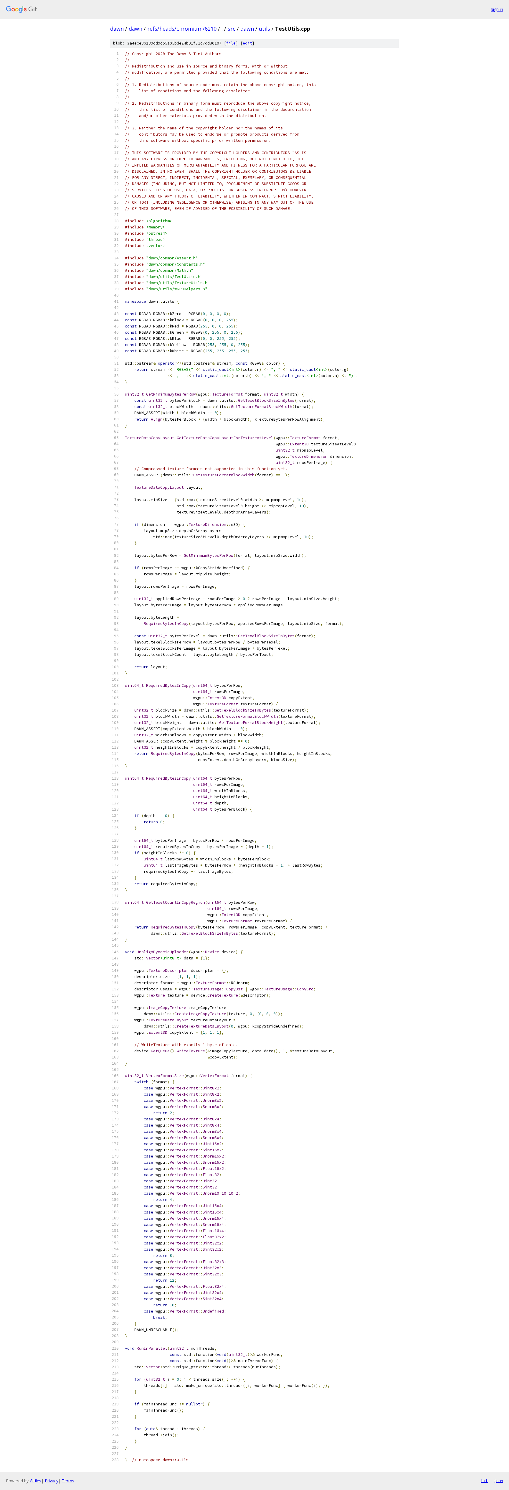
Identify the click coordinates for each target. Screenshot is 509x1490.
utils (264, 28)
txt (484, 1480)
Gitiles (35, 1481)
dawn (117, 28)
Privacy (51, 1481)
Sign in (497, 9)
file (231, 43)
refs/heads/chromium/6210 (182, 28)
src (231, 28)
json (498, 1480)
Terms (68, 1481)
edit (247, 43)
